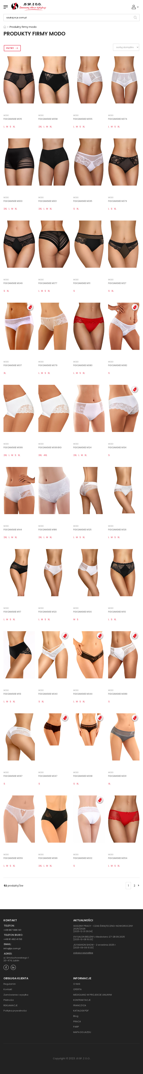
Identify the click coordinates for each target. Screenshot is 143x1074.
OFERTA (77, 989)
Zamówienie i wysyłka (15, 994)
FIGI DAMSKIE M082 (117, 365)
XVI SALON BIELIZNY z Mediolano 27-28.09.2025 (99, 936)
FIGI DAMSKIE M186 (47, 529)
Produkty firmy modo (23, 27)
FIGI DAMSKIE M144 (12, 529)
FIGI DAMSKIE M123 (47, 611)
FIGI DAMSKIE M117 (12, 611)
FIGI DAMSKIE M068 (82, 775)
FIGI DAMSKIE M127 (117, 283)
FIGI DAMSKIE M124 (82, 447)
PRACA (77, 1021)
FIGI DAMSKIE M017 (12, 365)
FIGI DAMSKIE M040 (48, 693)
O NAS (76, 984)
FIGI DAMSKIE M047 (47, 775)
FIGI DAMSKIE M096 (48, 858)
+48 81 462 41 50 (12, 939)
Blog (75, 1016)
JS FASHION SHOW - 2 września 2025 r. (94, 944)
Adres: (8, 954)
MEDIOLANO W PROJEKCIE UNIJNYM (92, 994)
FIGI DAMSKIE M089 (117, 693)
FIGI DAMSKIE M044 (82, 693)
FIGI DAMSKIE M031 (117, 775)
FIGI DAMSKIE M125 (82, 529)
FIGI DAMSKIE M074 (117, 118)
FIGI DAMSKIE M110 (117, 611)
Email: (7, 944)
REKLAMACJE (10, 1005)
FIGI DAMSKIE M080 (82, 365)
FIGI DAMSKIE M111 (81, 283)
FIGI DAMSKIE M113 (12, 693)
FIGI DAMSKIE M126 (117, 529)
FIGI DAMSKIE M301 (47, 201)
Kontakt (7, 989)
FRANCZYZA (79, 1005)
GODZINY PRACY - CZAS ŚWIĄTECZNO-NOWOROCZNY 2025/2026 (103, 927)
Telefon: (9, 926)
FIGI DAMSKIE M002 (82, 858)
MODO (6, 115)
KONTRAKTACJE (82, 1000)
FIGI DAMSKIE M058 (48, 118)
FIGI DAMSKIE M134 (117, 447)
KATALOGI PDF (81, 1010)
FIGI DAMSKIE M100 (82, 611)
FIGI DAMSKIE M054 (117, 858)
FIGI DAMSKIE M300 (12, 201)
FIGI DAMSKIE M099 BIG (50, 447)
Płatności (8, 1000)
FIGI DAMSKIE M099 (13, 447)
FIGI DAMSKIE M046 (13, 283)
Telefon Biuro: (13, 935)
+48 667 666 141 (12, 930)
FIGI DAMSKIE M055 (82, 118)
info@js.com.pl (12, 948)
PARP (76, 1026)
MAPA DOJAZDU (82, 1032)
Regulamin (9, 984)
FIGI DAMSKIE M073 (117, 201)
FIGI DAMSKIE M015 (12, 118)
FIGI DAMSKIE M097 (12, 775)
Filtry (10, 48)
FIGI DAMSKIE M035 (82, 201)
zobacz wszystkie (83, 952)
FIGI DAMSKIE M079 (47, 365)
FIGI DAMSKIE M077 (47, 283)
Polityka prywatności (15, 1010)
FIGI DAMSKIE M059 (13, 858)
